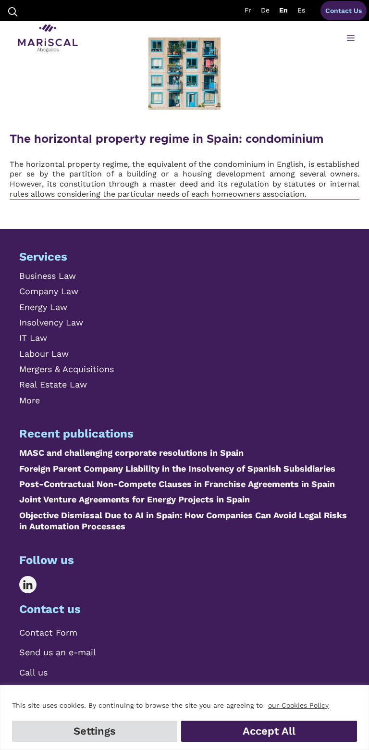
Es (301, 10)
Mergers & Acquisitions (66, 369)
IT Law (33, 338)
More (29, 400)
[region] (184, 717)
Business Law (47, 276)
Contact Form (48, 632)
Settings (95, 731)
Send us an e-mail (57, 652)
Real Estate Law (53, 384)
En (283, 10)
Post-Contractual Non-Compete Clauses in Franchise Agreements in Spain (177, 484)
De (265, 10)
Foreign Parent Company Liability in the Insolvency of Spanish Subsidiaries (177, 468)
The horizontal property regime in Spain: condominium (166, 139)
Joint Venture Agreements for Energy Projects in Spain (134, 499)
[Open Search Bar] (13, 10)
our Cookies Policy (298, 705)
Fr (248, 10)
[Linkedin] (34, 584)
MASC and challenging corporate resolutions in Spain (131, 453)
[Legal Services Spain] (48, 38)
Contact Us (343, 10)
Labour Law (44, 354)
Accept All (269, 731)
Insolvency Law (51, 322)
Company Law (48, 291)
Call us (33, 672)
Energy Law (43, 307)
